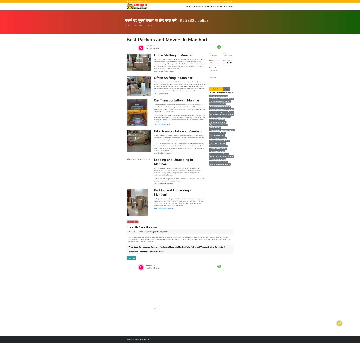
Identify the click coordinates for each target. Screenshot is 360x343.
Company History (189, 295)
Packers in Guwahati (177, 325)
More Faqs (131, 258)
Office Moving (161, 298)
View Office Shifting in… (161, 94)
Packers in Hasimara (148, 328)
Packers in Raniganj (203, 325)
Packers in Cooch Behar (148, 325)
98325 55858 (152, 48)
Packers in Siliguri (218, 322)
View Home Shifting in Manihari (164, 71)
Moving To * (212, 67)
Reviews (187, 298)
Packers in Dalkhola (213, 319)
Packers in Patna (190, 325)
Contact (230, 6)
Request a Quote (132, 222)
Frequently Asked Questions (193, 302)
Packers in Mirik (216, 325)
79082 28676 (217, 308)
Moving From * (227, 60)
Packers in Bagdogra (146, 319)
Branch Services (220, 6)
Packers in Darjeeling (134, 322)
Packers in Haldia (227, 319)
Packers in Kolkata (159, 319)
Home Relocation (162, 295)
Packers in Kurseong (178, 328)
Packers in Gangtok (163, 325)
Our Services (208, 6)
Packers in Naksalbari (163, 328)
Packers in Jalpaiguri (199, 319)
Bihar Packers (137, 25)
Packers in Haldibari (175, 322)
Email (224, 53)
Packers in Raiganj (185, 319)
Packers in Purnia (133, 319)
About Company (196, 6)
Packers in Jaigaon (133, 325)
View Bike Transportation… (162, 153)
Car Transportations (163, 302)
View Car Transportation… (162, 125)
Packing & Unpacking (163, 312)
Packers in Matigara (189, 322)
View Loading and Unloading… (164, 184)
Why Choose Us (189, 305)
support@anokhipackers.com (223, 304)
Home (188, 6)
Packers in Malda (173, 319)
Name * (211, 53)
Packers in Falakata (161, 322)
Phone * (211, 60)
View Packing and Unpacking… (164, 208)
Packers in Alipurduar (204, 322)
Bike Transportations (163, 305)
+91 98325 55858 (193, 20)
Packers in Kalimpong (134, 328)
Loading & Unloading (163, 308)
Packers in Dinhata (147, 322)
